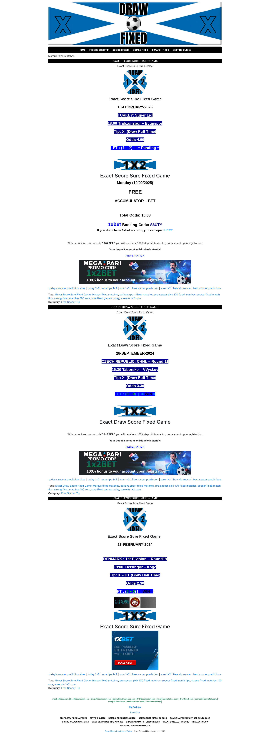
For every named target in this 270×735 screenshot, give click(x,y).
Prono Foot (135, 712)
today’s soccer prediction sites (67, 288)
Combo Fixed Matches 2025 (152, 718)
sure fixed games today (105, 298)
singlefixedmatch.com (101, 699)
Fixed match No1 (153, 701)
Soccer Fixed (120, 50)
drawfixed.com (186, 699)
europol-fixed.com (116, 701)
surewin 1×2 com (131, 298)
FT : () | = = (135, 394)
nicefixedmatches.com (167, 699)
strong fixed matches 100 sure (72, 298)
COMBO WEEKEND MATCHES (75, 722)
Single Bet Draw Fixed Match (135, 725)
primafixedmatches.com (124, 699)
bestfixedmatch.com (79, 699)
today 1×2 (94, 288)
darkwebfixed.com (135, 701)
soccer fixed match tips (176, 680)
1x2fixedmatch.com (146, 699)
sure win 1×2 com (65, 684)
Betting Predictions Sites (121, 718)
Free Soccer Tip (99, 50)
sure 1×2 (166, 288)
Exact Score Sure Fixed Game (73, 294)
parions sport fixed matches (136, 294)
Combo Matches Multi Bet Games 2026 (190, 718)
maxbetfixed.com (60, 699)
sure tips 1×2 (109, 288)
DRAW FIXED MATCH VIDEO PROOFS (143, 722)
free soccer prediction (145, 288)
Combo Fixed (140, 50)
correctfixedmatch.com (206, 699)
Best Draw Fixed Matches (73, 718)
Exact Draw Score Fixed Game (73, 485)
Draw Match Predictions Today (118, 731)
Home (82, 50)
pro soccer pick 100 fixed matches (174, 294)
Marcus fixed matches (105, 294)
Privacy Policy (200, 722)
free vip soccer (182, 288)
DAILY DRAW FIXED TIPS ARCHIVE (107, 722)
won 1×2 (125, 288)
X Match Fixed (160, 50)
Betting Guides (182, 50)
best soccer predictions (207, 288)
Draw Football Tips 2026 (176, 722)
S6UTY (156, 225)
